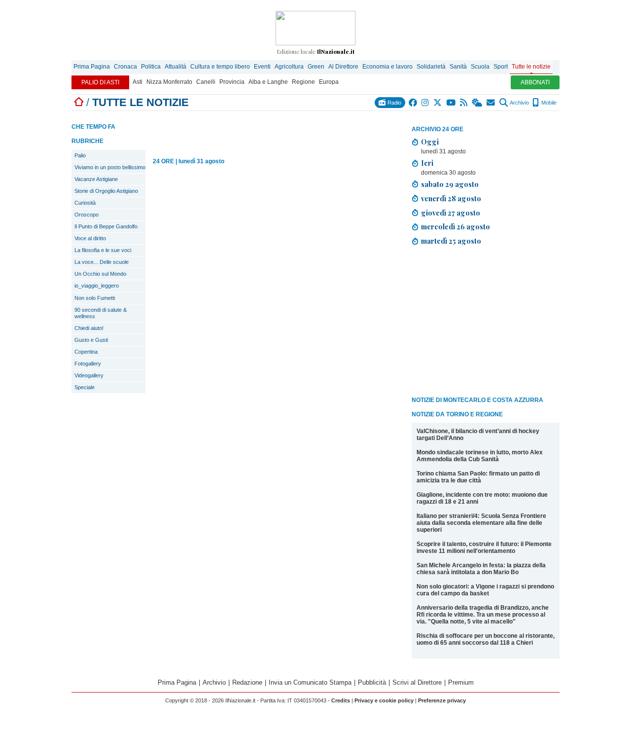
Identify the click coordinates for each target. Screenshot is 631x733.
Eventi (262, 66)
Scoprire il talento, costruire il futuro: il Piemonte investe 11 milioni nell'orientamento (484, 547)
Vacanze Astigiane (96, 179)
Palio (80, 155)
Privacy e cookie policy (384, 700)
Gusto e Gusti (91, 340)
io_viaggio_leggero (96, 286)
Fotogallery (87, 363)
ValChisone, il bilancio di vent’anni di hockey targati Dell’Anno (478, 434)
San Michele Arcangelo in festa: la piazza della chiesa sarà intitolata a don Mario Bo (481, 569)
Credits (340, 700)
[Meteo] (477, 103)
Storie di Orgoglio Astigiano (106, 191)
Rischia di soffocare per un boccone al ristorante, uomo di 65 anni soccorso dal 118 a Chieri (486, 639)
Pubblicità (372, 682)
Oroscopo (86, 215)
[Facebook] (413, 103)
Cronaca (125, 66)
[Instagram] (425, 103)
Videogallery (89, 375)
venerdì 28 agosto (451, 198)
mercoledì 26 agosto (455, 226)
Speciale (84, 387)
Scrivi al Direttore (417, 682)
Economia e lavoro (387, 66)
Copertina (86, 352)
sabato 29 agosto (450, 184)
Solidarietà (431, 66)
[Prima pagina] (78, 102)
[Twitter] (438, 103)
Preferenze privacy (442, 700)
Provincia (232, 81)
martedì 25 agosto (451, 241)
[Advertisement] (486, 322)
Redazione (247, 682)
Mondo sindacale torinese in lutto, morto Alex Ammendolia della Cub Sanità (480, 456)
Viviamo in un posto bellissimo (109, 167)
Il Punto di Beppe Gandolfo (106, 226)
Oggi (430, 142)
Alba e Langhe (268, 81)
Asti (137, 81)
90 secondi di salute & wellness (100, 313)
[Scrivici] (491, 103)
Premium (461, 682)
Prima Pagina (91, 66)
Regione (303, 81)
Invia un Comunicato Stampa (310, 682)
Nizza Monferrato (169, 81)
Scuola (480, 66)
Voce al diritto (90, 238)
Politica (151, 66)
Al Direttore (343, 66)
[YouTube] (451, 103)
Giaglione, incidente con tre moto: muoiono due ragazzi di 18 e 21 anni (482, 498)
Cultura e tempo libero (220, 66)
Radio (393, 103)
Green (316, 66)
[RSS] (464, 103)
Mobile (548, 103)
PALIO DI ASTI (100, 82)
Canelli (205, 81)
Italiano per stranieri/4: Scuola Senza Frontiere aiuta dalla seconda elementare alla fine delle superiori (481, 523)
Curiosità (85, 203)
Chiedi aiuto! (89, 328)
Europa (329, 81)
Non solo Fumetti (94, 298)
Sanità (458, 66)
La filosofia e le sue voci (102, 250)
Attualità (175, 66)
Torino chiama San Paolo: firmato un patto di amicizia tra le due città (478, 477)
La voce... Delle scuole (101, 262)
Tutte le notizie (531, 66)
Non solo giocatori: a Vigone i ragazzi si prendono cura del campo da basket (485, 590)
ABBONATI (535, 82)
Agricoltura (289, 66)
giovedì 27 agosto (450, 213)
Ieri (427, 163)
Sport (500, 66)
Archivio (519, 103)
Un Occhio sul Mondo (100, 274)
